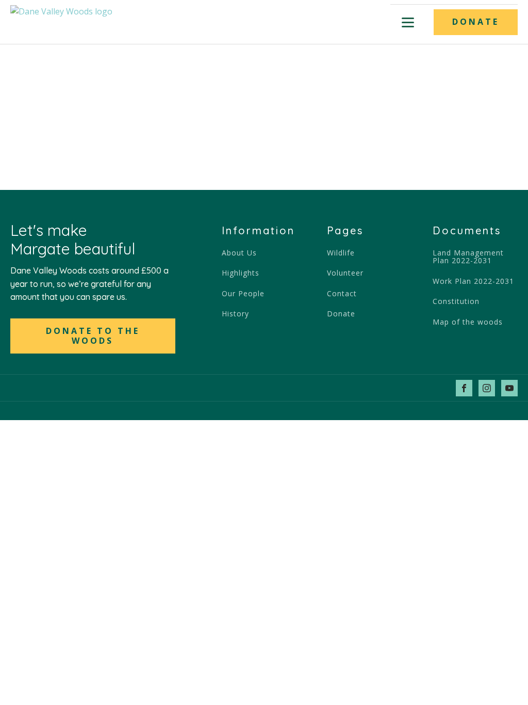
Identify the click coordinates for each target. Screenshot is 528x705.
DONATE (475, 21)
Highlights (240, 273)
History (235, 313)
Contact (342, 293)
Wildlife (341, 253)
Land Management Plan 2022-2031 (468, 257)
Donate (341, 313)
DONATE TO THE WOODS (93, 335)
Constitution (456, 301)
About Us (239, 253)
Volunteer (345, 273)
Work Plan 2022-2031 (473, 281)
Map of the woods (468, 322)
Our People (243, 293)
